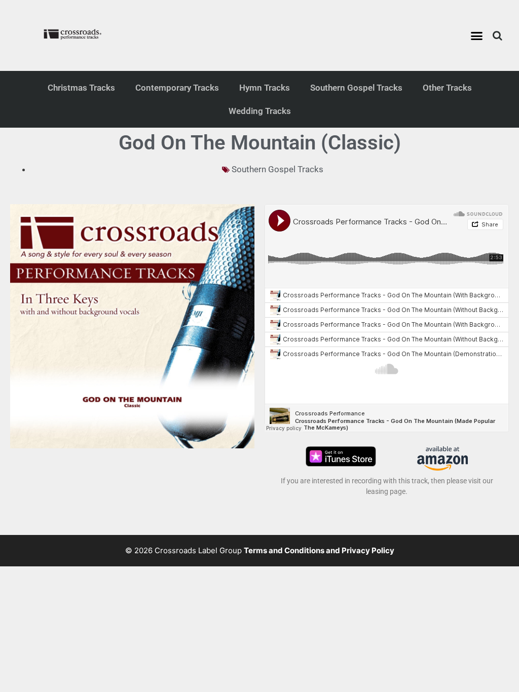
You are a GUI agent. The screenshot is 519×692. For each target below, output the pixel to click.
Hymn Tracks (264, 88)
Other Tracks (447, 88)
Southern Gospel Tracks (356, 88)
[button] (477, 35)
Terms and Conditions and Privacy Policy (319, 550)
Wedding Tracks (260, 111)
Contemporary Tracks (177, 88)
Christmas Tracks (81, 88)
